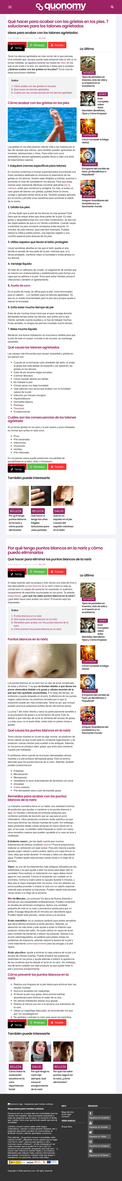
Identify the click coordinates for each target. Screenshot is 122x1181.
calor (62, 62)
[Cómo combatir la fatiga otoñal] (87, 126)
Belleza (42, 38)
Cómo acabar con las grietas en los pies (35, 86)
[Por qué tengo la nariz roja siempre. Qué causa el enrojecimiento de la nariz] (41, 1051)
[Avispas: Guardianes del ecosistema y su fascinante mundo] (87, 187)
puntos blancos (33, 586)
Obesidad (19, 408)
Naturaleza (88, 73)
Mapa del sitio (68, 1112)
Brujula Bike (67, 1126)
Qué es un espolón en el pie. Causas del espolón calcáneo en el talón (63, 523)
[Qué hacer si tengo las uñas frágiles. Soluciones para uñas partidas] (41, 496)
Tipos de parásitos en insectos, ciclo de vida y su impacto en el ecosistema (94, 81)
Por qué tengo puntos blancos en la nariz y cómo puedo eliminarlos (17, 523)
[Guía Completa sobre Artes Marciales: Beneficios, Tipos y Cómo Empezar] (87, 98)
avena (47, 844)
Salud (59, 511)
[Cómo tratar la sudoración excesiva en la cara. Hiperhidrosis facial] (19, 1051)
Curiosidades (89, 135)
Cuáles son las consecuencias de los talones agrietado (43, 92)
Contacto (65, 1116)
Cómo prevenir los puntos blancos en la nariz (37, 629)
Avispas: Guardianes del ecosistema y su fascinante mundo (95, 203)
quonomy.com (29, 1170)
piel (39, 223)
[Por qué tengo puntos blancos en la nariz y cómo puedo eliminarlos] (19, 496)
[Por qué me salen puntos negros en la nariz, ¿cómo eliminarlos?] (63, 1051)
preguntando (14, 595)
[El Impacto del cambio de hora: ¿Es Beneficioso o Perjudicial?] (87, 155)
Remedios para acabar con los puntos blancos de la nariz (41, 624)
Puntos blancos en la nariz (28, 616)
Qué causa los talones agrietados (31, 89)
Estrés (17, 787)
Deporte (102, 94)
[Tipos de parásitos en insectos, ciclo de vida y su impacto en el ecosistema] (87, 63)
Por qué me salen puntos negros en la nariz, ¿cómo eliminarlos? (63, 1077)
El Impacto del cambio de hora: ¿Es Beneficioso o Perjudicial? (95, 171)
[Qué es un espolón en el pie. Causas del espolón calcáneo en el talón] (63, 496)
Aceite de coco (20, 286)
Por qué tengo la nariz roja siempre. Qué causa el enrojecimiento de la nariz (40, 1080)
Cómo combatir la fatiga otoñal (95, 141)
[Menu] (10, 6)
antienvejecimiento (36, 943)
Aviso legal (66, 1114)
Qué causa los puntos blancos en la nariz (35, 619)
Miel (10, 898)
